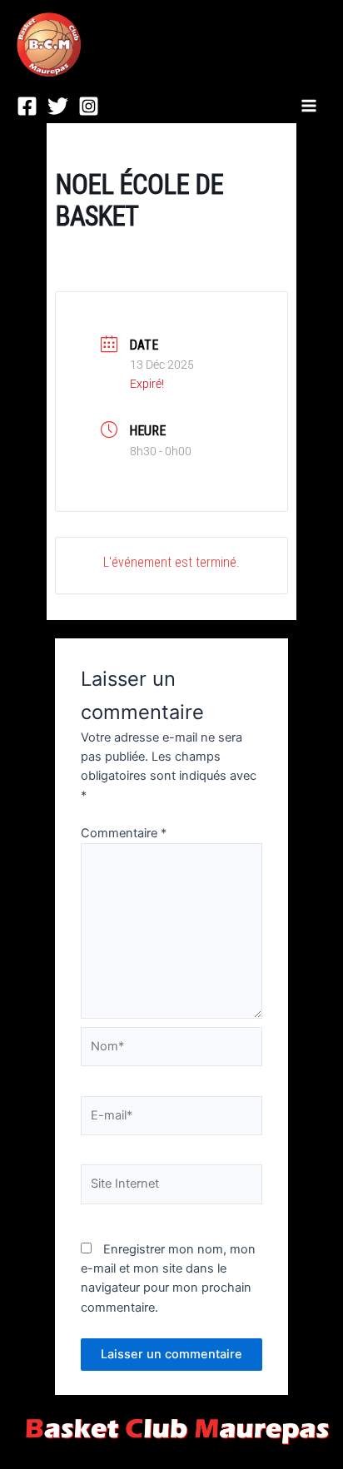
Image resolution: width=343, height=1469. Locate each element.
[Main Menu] (308, 105)
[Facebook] (27, 106)
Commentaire (124, 833)
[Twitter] (57, 106)
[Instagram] (88, 106)
